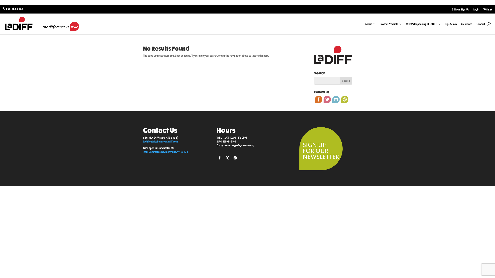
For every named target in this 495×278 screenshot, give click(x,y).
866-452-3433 (14, 8)
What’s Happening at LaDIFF (421, 23)
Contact (480, 23)
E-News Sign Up (460, 9)
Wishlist (487, 9)
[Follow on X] (227, 158)
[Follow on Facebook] (220, 158)
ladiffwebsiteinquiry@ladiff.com (160, 141)
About (368, 23)
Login (476, 9)
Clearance (466, 23)
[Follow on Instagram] (235, 158)
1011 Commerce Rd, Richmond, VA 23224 (165, 151)
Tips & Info (451, 23)
